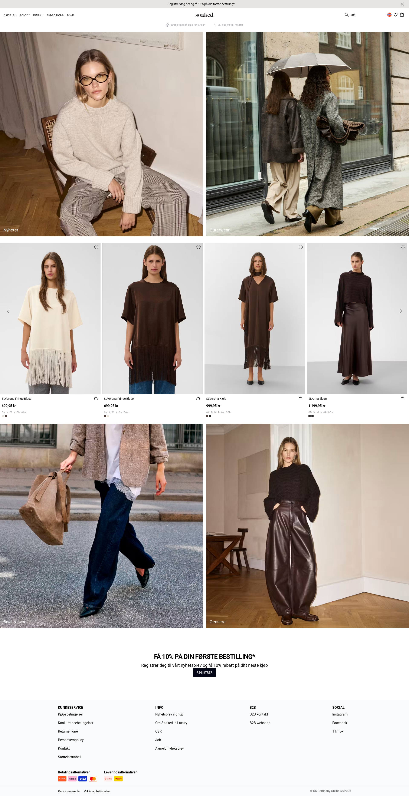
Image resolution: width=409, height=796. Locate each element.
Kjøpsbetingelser (70, 714)
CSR (158, 731)
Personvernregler (69, 791)
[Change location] (389, 14)
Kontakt (64, 748)
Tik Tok (337, 731)
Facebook (339, 723)
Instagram (340, 714)
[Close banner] (402, 4)
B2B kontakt (259, 714)
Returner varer (68, 731)
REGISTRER (204, 672)
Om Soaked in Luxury (171, 723)
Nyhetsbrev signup (169, 714)
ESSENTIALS (55, 14)
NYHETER (9, 14)
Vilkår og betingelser (97, 791)
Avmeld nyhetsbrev (169, 748)
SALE (70, 14)
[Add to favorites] (96, 247)
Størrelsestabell (69, 757)
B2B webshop (260, 723)
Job (158, 740)
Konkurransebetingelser (75, 723)
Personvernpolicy (71, 740)
